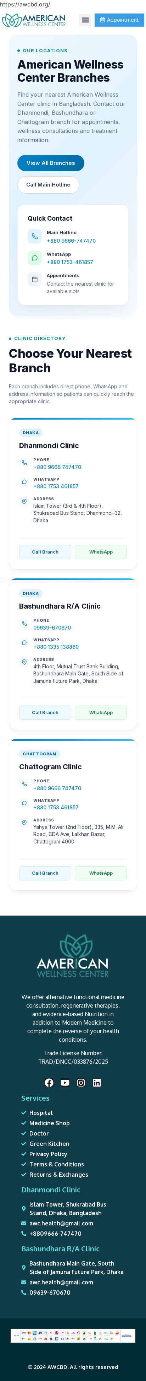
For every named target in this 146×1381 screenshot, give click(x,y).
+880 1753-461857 (70, 262)
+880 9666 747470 (57, 467)
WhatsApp (101, 552)
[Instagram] (81, 1082)
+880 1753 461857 (56, 486)
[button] (85, 20)
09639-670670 (52, 628)
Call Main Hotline (48, 184)
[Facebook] (49, 1082)
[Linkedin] (96, 1082)
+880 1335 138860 (56, 647)
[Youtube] (65, 1082)
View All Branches (51, 163)
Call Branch (45, 552)
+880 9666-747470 (71, 241)
